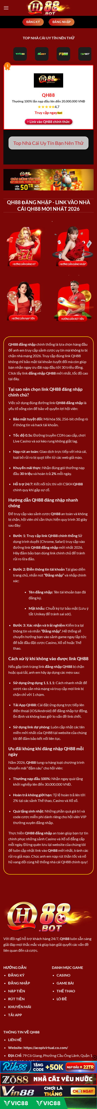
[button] (6, 7)
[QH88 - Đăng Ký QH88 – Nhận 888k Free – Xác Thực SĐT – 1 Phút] (48, 8)
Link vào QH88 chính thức (50, 122)
